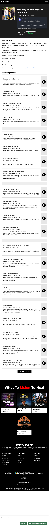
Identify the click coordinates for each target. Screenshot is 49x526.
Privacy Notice (34, 488)
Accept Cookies (23, 523)
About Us (20, 455)
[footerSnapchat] (23, 485)
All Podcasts (4, 457)
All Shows (4, 455)
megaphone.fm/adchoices (31, 68)
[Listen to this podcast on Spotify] (30, 33)
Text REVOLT (37, 458)
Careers (20, 462)
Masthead (20, 457)
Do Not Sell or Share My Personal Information (37, 523)
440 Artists (4, 464)
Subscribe (36, 455)
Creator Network (5, 462)
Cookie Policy (41, 488)
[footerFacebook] (26, 485)
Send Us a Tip (21, 458)
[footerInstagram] (17, 485)
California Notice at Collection (20, 489)
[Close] (47, 518)
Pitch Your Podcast (6, 460)
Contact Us (36, 457)
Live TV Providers (6, 458)
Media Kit (20, 460)
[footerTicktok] (20, 485)
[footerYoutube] (32, 484)
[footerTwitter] (29, 485)
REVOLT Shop (37, 460)
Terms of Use (27, 488)
